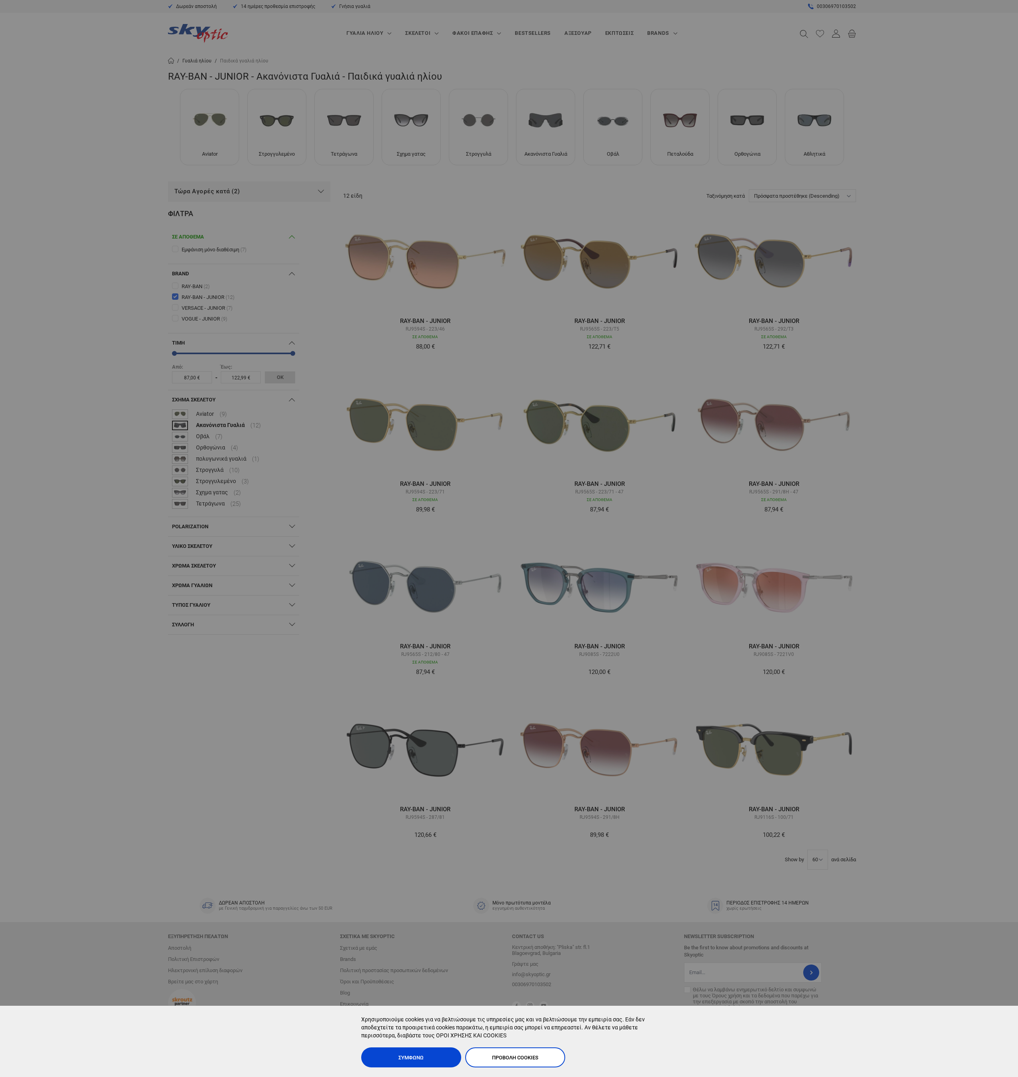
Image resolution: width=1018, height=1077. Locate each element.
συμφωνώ (411, 1058)
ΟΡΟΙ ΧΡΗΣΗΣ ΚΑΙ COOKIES (471, 1035)
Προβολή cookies (515, 1058)
